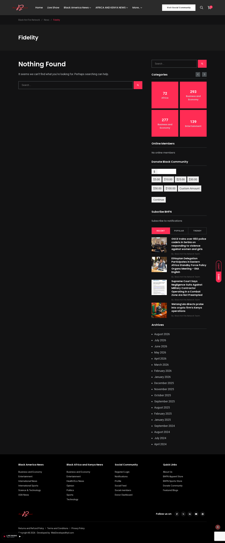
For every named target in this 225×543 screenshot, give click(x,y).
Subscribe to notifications (167, 221)
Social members (123, 490)
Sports (70, 494)
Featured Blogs (170, 490)
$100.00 (170, 188)
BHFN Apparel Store (173, 476)
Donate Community (172, 485)
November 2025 (164, 389)
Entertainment (25, 476)
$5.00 (156, 179)
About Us (167, 472)
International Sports (28, 485)
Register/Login (122, 472)
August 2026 (162, 334)
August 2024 (162, 432)
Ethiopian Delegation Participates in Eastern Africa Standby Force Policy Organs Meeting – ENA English (188, 265)
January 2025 (162, 419)
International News (27, 481)
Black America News (76, 7)
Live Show (53, 7)
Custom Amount (190, 188)
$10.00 (168, 179)
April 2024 (160, 444)
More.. (136, 7)
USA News (23, 494)
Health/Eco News (75, 481)
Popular (179, 231)
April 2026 (160, 358)
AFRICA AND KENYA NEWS (111, 7)
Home (39, 7)
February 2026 (163, 370)
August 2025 (162, 407)
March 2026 (161, 364)
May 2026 (160, 352)
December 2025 (164, 383)
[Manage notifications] (217, 527)
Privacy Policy (78, 528)
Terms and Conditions (57, 528)
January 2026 (162, 377)
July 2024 (160, 438)
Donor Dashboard (123, 494)
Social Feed (120, 485)
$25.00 (180, 179)
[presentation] (198, 74)
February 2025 (163, 413)
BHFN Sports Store (172, 481)
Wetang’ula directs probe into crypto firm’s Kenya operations (187, 308)
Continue (158, 199)
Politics (70, 490)
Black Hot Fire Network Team (187, 254)
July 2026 (160, 340)
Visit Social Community (179, 8)
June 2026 (160, 346)
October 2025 (162, 395)
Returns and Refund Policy (31, 528)
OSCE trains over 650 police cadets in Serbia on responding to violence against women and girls (188, 244)
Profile (118, 481)
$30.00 (193, 179)
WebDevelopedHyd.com (62, 533)
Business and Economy (30, 472)
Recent (161, 231)
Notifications (121, 476)
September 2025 (164, 401)
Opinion (70, 485)
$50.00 (157, 188)
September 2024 (164, 425)
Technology (72, 499)
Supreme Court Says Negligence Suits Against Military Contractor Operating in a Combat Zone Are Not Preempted (186, 288)
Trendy (197, 231)
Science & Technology (29, 490)
